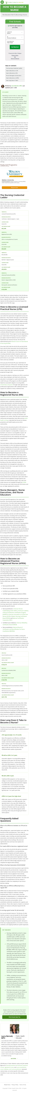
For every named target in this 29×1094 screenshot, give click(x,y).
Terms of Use (22, 1084)
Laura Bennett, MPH (16, 86)
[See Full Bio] (17, 1058)
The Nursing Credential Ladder (14, 68)
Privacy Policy (15, 1084)
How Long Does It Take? (12, 80)
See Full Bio (13, 1058)
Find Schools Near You (14, 1017)
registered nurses (9, 1067)
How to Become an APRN (12, 78)
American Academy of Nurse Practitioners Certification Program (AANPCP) (15, 612)
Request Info (14, 187)
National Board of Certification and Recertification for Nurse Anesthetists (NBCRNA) (14, 629)
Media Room (7, 1084)
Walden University (8, 180)
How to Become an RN (12, 73)
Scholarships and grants (6, 384)
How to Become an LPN (12, 70)
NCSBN (24, 482)
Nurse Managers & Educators (13, 75)
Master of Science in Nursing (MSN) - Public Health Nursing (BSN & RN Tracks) (14, 182)
